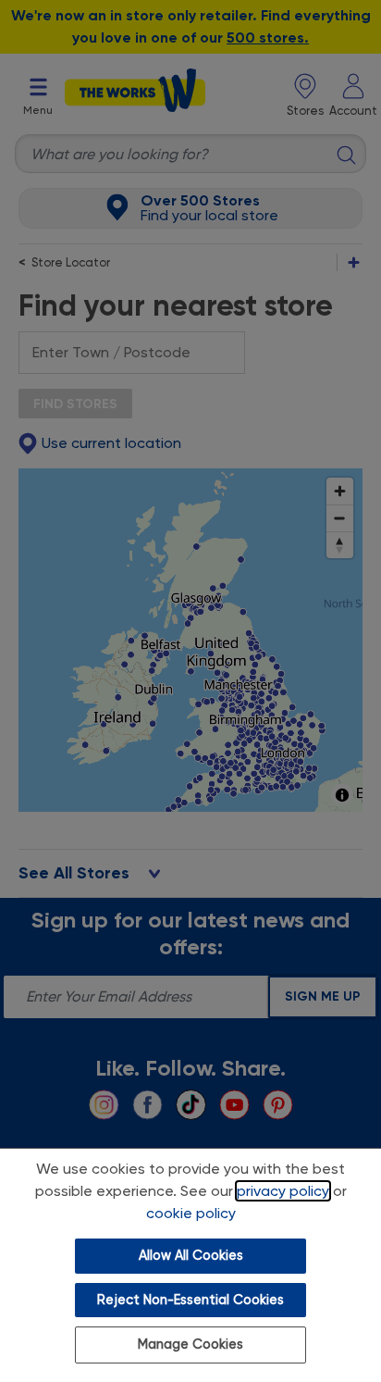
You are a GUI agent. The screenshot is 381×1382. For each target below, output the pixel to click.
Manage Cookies (190, 1344)
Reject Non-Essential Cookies (190, 1300)
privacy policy (283, 1191)
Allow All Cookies (191, 1256)
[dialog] (190, 1265)
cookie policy (191, 1213)
